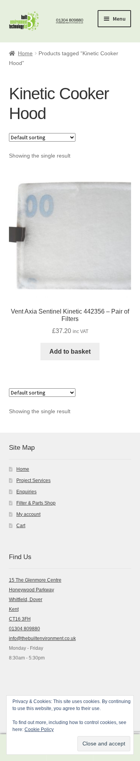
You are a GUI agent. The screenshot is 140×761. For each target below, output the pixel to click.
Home (25, 53)
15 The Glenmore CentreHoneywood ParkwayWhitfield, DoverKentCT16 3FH (35, 599)
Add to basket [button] (70, 351)
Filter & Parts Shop (36, 503)
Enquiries (26, 491)
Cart (20, 525)
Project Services (33, 480)
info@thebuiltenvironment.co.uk (42, 638)
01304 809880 (24, 628)
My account (28, 514)
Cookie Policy (39, 729)
